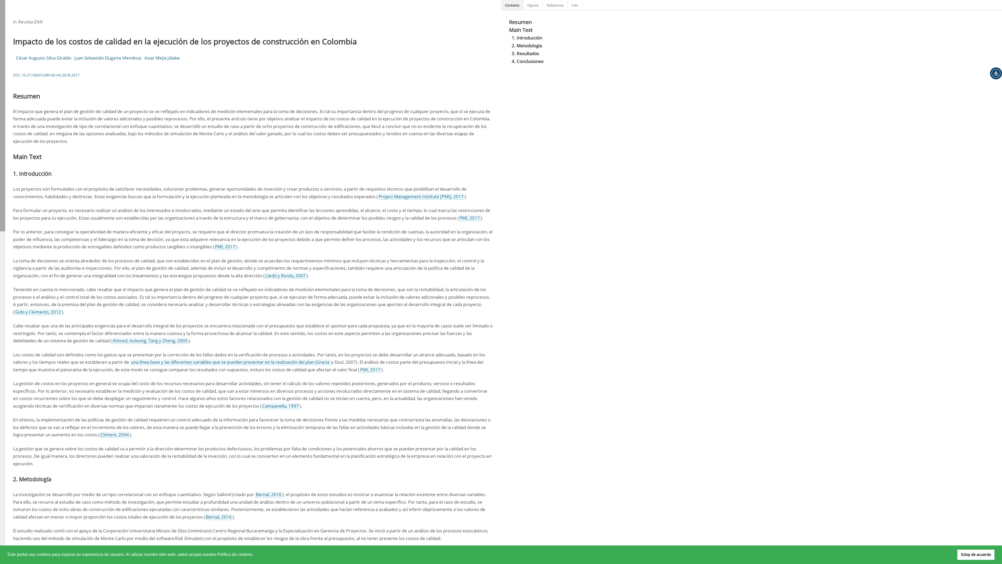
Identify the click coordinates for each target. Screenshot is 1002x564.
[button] (996, 73)
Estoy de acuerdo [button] (976, 554)
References (555, 5)
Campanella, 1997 (280, 406)
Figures (533, 5)
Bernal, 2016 (269, 494)
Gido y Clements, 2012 (38, 312)
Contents (512, 5)
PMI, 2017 (470, 218)
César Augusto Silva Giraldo (43, 58)
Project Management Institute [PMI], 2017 (421, 196)
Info (575, 5)
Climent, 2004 (114, 435)
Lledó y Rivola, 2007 (285, 276)
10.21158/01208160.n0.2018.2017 (51, 75)
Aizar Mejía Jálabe (162, 58)
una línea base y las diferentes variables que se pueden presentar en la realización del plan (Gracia (230, 362)
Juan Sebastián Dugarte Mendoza (107, 58)
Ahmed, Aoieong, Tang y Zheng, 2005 (150, 341)
